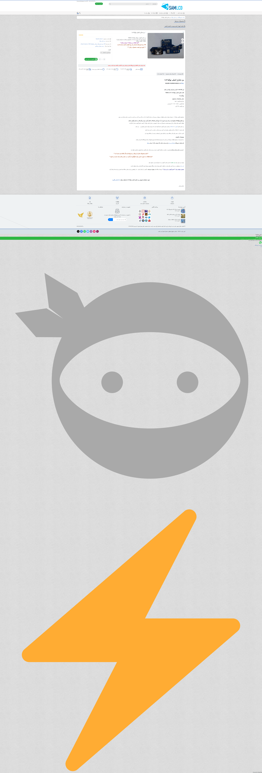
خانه (184, 17)
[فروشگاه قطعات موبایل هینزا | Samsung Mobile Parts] (172, 7)
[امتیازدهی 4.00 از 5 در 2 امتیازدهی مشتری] (80, 34)
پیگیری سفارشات (162, 13)
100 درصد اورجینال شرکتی (99, 44)
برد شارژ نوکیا (174, 17)
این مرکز (182, 166)
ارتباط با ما (153, 13)
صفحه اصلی (180, 13)
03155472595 (91, 1)
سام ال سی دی (172, 143)
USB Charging (91, 44)
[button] (183, 32)
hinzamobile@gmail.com (82, 1)
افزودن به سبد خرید (89, 59)
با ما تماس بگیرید (116, 179)
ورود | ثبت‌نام (98, 3)
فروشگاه (180, 17)
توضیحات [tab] (180, 74)
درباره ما (146, 13)
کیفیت (109, 49)
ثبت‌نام (110, 219)
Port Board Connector (83, 44)
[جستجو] (110, 4)
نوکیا (148, 143)
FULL (182, 83)
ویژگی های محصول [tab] (170, 74)
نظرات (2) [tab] (160, 74)
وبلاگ (171, 13)
